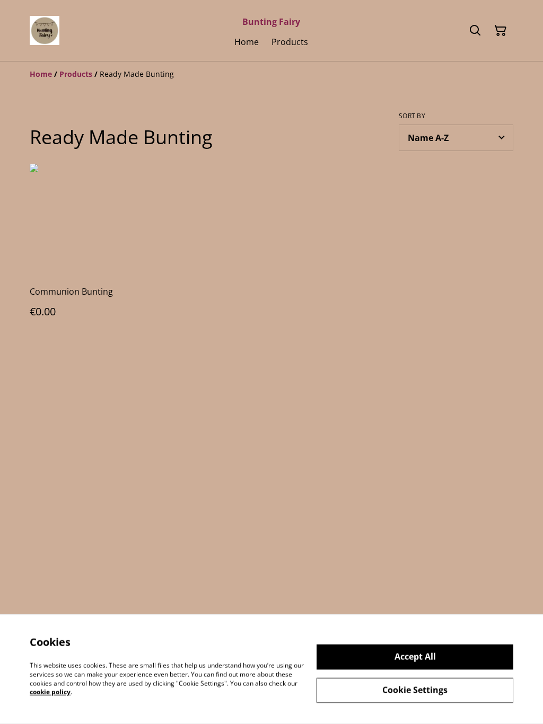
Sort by (412, 116)
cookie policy (50, 691)
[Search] (475, 30)
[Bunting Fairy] (44, 30)
